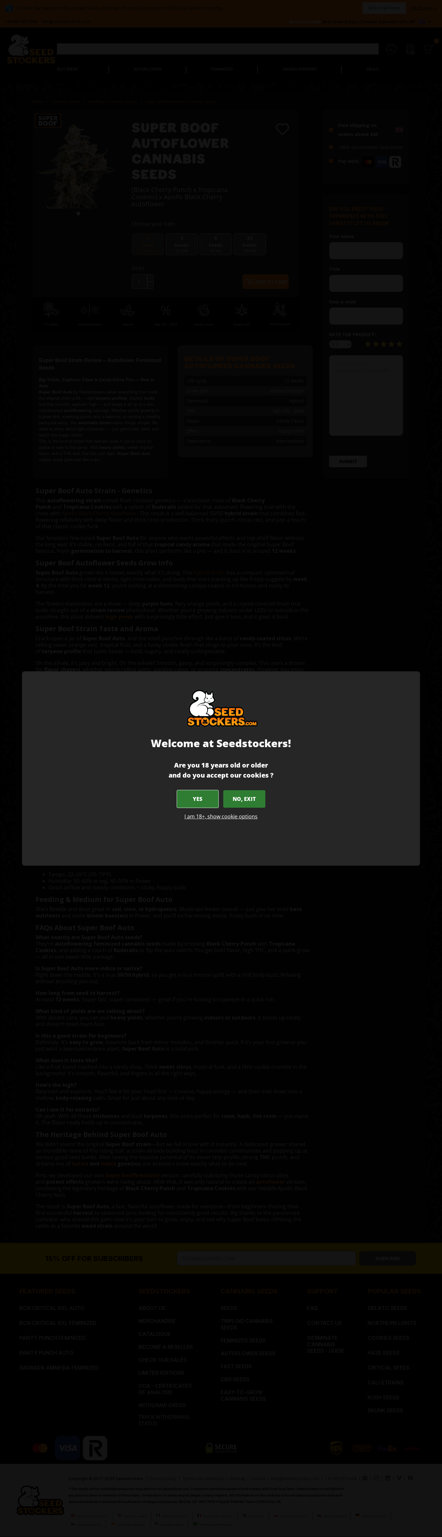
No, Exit (244, 799)
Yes (197, 799)
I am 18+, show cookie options (221, 816)
